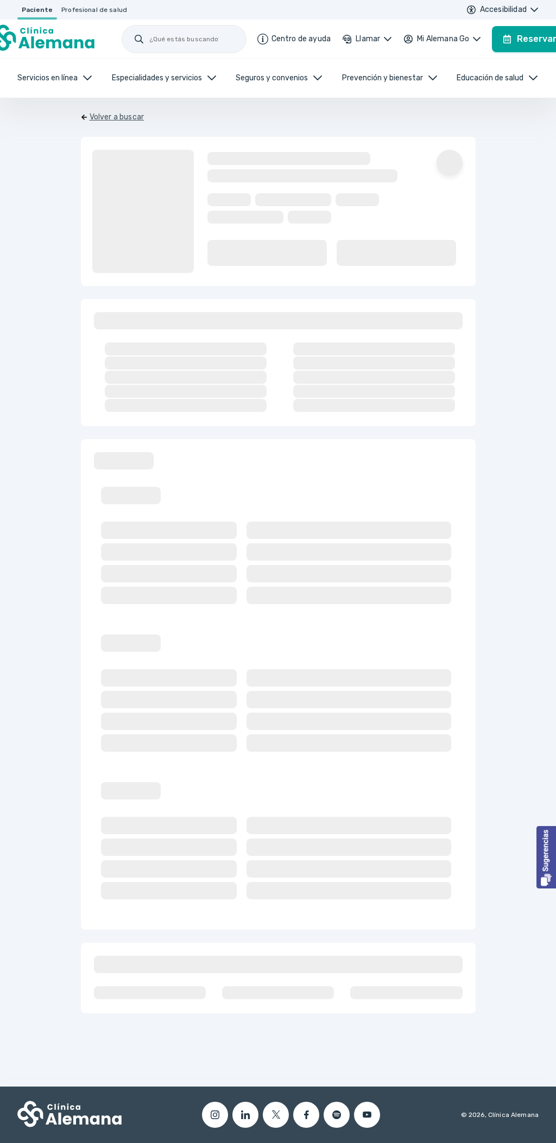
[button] (546, 857)
